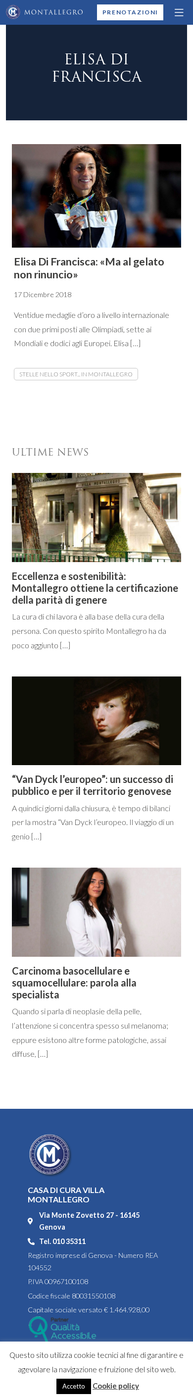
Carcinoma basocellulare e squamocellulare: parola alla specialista (74, 982)
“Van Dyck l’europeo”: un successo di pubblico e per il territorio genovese (92, 785)
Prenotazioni (130, 12)
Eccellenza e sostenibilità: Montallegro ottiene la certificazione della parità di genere (95, 588)
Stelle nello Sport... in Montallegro (76, 374)
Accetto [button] (73, 1386)
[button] (179, 12)
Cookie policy (116, 1385)
